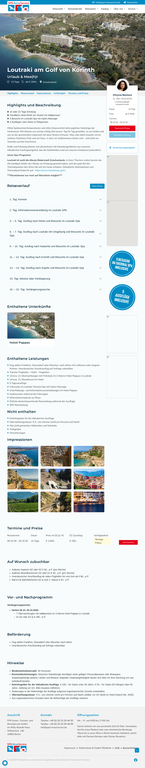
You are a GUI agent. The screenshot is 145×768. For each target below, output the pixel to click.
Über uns (118, 9)
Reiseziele (58, 9)
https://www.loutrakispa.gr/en (50, 170)
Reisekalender (75, 9)
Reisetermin (13, 535)
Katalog (105, 9)
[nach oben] (137, 750)
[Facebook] (135, 760)
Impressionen (44, 93)
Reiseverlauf (27, 93)
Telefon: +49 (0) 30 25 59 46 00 (57, 720)
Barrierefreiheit (130, 748)
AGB (117, 748)
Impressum (69, 747)
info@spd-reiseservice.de (54, 727)
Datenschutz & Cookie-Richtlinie (95, 747)
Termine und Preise (78, 93)
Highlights (12, 93)
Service (131, 9)
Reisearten (90, 9)
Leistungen (59, 93)
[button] (97, 186)
